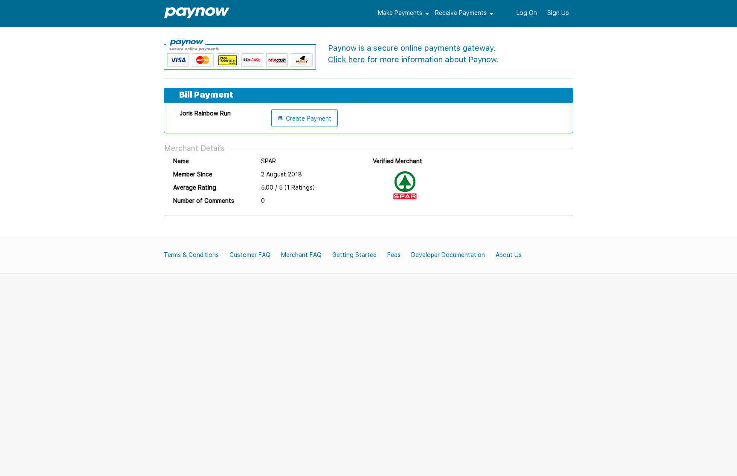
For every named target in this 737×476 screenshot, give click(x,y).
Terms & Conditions (191, 254)
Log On (526, 12)
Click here (346, 59)
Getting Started (354, 254)
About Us (509, 254)
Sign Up (558, 12)
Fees (393, 254)
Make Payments (400, 12)
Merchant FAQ (301, 254)
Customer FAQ (249, 254)
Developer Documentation (448, 254)
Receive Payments (461, 12)
